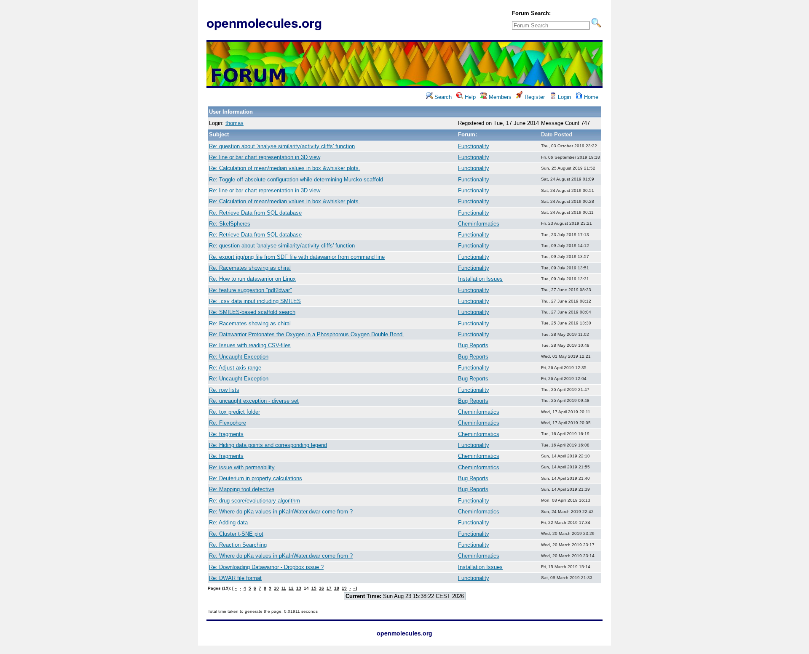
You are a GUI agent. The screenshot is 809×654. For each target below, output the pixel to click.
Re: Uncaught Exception (238, 357)
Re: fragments (226, 434)
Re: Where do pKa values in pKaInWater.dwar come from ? (281, 511)
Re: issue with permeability (242, 467)
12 (291, 588)
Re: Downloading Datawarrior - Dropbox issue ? (266, 567)
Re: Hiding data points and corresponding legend (268, 445)
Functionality (473, 146)
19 (344, 588)
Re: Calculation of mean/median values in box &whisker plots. (284, 168)
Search (442, 97)
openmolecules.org (264, 22)
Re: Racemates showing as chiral (250, 268)
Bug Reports (473, 345)
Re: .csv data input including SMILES (255, 301)
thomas (234, 123)
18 (336, 588)
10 (276, 588)
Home (590, 97)
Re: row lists (224, 390)
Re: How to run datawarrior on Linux (252, 279)
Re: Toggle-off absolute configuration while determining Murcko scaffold (296, 179)
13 (298, 588)
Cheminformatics (478, 224)
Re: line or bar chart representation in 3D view (264, 157)
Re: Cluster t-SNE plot (236, 534)
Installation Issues (480, 279)
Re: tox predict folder (234, 412)
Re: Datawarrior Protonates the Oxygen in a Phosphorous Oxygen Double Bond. (306, 334)
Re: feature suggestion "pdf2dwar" (250, 290)
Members (499, 97)
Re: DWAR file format (235, 578)
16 (321, 588)
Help (469, 97)
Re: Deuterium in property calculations (255, 478)
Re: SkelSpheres (229, 224)
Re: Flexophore (227, 423)
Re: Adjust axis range (235, 367)
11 (283, 588)
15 (313, 588)
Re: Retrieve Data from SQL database (255, 213)
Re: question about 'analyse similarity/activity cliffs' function (282, 146)
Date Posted (556, 134)
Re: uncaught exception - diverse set (254, 401)
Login (563, 97)
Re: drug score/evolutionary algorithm (254, 500)
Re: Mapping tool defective (241, 489)
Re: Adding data (228, 522)
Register (534, 97)
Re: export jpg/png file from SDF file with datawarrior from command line (297, 257)
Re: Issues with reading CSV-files (250, 345)
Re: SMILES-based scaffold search (252, 312)
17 (329, 588)
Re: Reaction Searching (238, 545)
